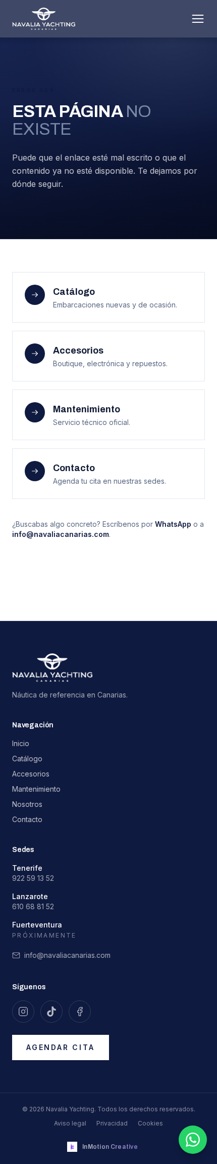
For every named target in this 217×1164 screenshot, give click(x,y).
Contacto (27, 819)
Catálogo (27, 758)
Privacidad (112, 1123)
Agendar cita (60, 1047)
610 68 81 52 (33, 906)
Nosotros (27, 804)
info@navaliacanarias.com (60, 534)
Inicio (20, 743)
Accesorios (30, 773)
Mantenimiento (36, 789)
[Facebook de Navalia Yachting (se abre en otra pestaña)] (80, 1011)
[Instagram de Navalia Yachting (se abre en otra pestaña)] (23, 1011)
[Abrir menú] (198, 19)
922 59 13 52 (33, 878)
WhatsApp (173, 524)
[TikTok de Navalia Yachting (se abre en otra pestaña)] (51, 1011)
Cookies (150, 1123)
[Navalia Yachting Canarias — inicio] (43, 19)
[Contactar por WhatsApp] (193, 1140)
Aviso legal (70, 1123)
